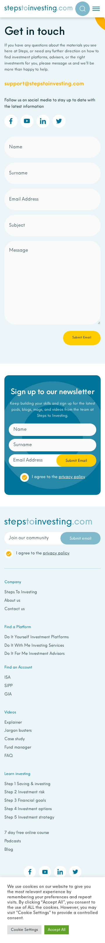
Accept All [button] (56, 930)
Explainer (13, 722)
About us (12, 600)
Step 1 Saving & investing (27, 784)
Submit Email (76, 461)
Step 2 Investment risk (24, 792)
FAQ (8, 756)
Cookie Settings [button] (24, 930)
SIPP (8, 686)
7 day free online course (26, 833)
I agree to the (58, 477)
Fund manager (17, 747)
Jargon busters (18, 731)
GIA (8, 694)
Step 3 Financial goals (25, 800)
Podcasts (12, 841)
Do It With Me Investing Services (34, 645)
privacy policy (72, 477)
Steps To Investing (20, 592)
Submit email (80, 538)
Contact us (14, 609)
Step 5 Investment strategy (29, 817)
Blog (8, 850)
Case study (14, 739)
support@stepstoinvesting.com (44, 84)
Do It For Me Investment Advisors (34, 654)
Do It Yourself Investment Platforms (36, 637)
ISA (7, 677)
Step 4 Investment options (28, 809)
